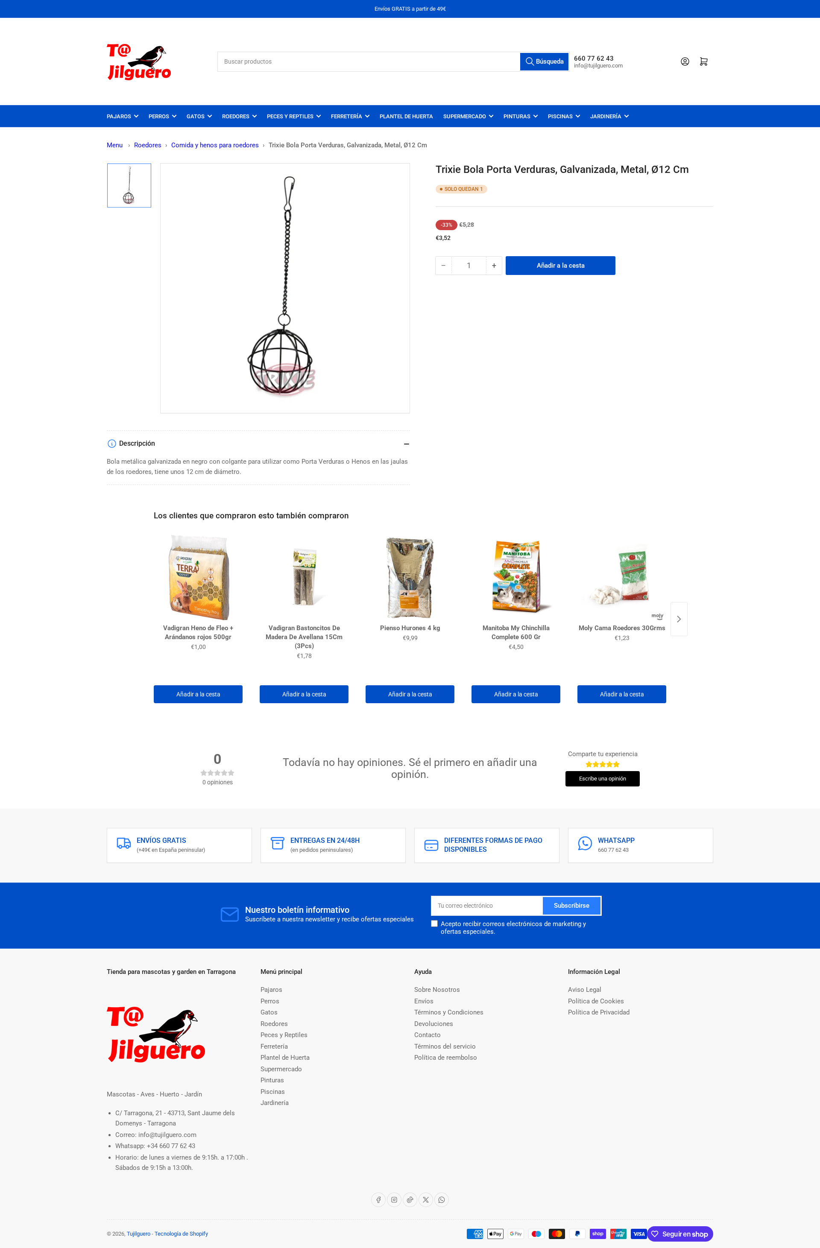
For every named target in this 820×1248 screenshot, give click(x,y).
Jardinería (605, 116)
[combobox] (393, 62)
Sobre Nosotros (437, 990)
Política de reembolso (445, 1057)
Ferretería (346, 116)
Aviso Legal (584, 990)
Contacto (427, 1035)
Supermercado (464, 116)
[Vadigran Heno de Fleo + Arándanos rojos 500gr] (198, 577)
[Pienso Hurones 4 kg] (410, 577)
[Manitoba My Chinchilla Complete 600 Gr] (516, 577)
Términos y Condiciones (448, 1012)
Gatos (196, 116)
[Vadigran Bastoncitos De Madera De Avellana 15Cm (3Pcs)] (304, 577)
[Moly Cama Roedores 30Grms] (622, 577)
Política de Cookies (596, 1001)
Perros (159, 116)
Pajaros (119, 116)
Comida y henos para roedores (215, 145)
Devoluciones (433, 1024)
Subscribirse (571, 905)
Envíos (423, 1001)
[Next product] (679, 619)
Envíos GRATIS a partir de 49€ (410, 9)
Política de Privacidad (599, 1012)
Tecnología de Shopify (181, 1233)
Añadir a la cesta (198, 694)
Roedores (235, 116)
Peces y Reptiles (290, 116)
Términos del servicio (445, 1046)
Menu (115, 145)
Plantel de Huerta (406, 116)
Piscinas (560, 116)
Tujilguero (138, 1233)
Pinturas (517, 116)
